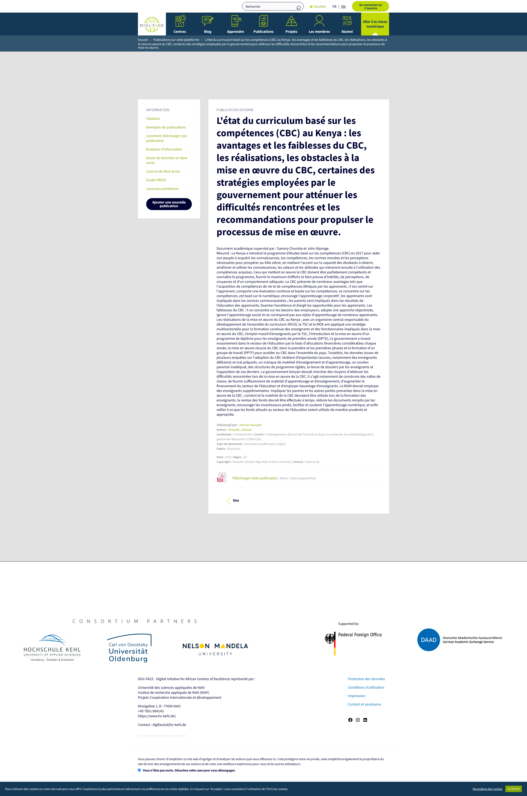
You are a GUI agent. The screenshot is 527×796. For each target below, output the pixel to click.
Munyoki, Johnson (240, 430)
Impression (356, 695)
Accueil (143, 40)
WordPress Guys (162, 735)
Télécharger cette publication (255, 478)
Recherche (299, 6)
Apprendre (235, 31)
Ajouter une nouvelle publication (169, 204)
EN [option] (343, 6)
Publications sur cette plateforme (176, 40)
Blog (207, 31)
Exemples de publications (166, 127)
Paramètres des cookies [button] (487, 789)
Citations (153, 118)
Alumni (347, 31)
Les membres (319, 31)
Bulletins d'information (164, 149)
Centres (180, 31)
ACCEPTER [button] (513, 789)
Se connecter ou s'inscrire (370, 6)
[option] (343, 6)
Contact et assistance (364, 704)
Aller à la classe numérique (375, 24)
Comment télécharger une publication (166, 138)
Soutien (320, 6)
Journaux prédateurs (162, 188)
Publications (263, 31)
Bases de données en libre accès (166, 160)
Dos (236, 500)
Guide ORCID (156, 180)
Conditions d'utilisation (366, 687)
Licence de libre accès (163, 171)
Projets (291, 31)
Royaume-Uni (179, 735)
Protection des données (366, 678)
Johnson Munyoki (250, 425)
